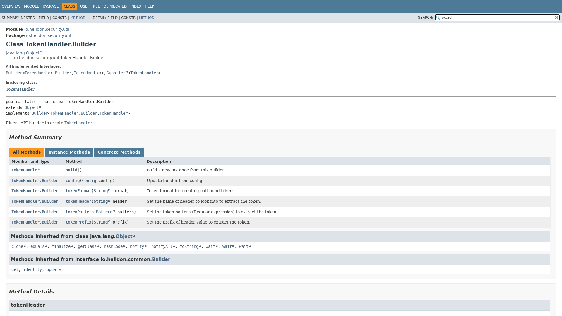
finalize (61, 246)
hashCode (113, 246)
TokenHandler (88, 73)
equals (37, 246)
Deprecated (115, 6)
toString (189, 246)
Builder (14, 73)
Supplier (116, 73)
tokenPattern (80, 211)
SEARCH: (425, 18)
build (71, 170)
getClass (87, 246)
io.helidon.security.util (46, 29)
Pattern (104, 211)
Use (84, 6)
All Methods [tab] (27, 152)
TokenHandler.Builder (48, 73)
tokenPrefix (78, 222)
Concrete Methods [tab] (119, 152)
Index (135, 6)
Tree (95, 6)
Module (31, 6)
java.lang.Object (23, 53)
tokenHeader (78, 201)
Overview (11, 6)
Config (89, 180)
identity (32, 269)
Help (149, 6)
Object (32, 107)
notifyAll (161, 246)
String (101, 190)
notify (137, 246)
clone (17, 246)
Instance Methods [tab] (69, 152)
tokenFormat (78, 190)
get (14, 269)
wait (210, 246)
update (54, 269)
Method (77, 18)
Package (51, 6)
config (73, 180)
